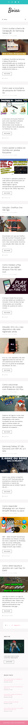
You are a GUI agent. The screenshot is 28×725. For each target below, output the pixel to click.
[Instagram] (12, 2)
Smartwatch (7, 555)
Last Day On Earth (8, 615)
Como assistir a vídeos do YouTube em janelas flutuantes (13, 150)
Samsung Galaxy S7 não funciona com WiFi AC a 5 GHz (14, 448)
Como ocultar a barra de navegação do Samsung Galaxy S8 (13, 30)
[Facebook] (8, 2)
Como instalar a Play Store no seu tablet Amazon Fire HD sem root (11, 268)
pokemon (6, 138)
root (9, 197)
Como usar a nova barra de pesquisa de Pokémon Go (13, 90)
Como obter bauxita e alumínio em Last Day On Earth (13, 568)
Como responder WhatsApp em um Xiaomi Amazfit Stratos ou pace (13, 508)
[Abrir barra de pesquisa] (25, 19)
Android (6, 78)
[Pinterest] (15, 2)
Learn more (9, 661)
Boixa (14, 10)
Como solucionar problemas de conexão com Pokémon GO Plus (12, 387)
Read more (8, 74)
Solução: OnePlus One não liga (11, 702)
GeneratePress (21, 722)
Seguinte (17, 625)
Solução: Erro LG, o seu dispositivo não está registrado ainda (12, 329)
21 (12, 625)
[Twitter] (18, 2)
